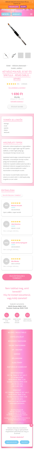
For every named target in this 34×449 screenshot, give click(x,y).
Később (23, 7)
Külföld (25, 442)
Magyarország (12, 442)
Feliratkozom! (13, 7)
